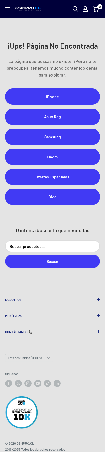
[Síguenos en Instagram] (28, 383)
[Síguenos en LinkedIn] (57, 383)
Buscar (52, 261)
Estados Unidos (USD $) (25, 358)
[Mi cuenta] (85, 9)
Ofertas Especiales (52, 176)
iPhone (52, 96)
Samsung (52, 136)
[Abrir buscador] (75, 9)
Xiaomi (52, 156)
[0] (96, 9)
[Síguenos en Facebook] (8, 383)
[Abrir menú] (7, 9)
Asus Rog (52, 116)
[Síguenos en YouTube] (37, 383)
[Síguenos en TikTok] (47, 383)
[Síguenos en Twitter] (18, 383)
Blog (52, 196)
